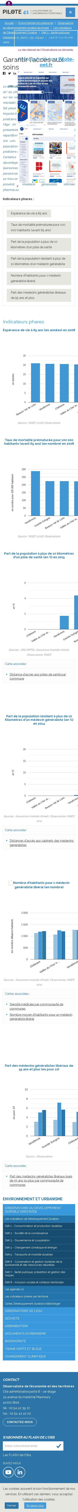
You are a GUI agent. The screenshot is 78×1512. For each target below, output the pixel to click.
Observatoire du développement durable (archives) (33, 1209)
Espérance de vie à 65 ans (29, 213)
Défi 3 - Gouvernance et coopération (27, 1240)
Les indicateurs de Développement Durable (31, 1218)
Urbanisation (16, 1326)
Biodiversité (15, 1341)
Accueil (9, 23)
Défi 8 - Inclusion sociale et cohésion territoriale (34, 1282)
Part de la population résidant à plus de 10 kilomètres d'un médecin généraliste (38, 261)
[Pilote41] (32, 12)
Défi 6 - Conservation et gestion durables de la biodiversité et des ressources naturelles (33, 1263)
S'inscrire (58, 1446)
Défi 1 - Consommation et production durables (33, 1226)
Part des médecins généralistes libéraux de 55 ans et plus (38, 295)
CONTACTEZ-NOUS (20, 1422)
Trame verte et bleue (23, 1349)
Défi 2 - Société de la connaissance (26, 1233)
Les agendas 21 (14, 1289)
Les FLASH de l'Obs (17, 1455)
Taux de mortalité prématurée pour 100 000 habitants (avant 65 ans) (38, 227)
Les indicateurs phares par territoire (26, 1296)
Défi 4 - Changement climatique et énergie (31, 1247)
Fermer (11, 1505)
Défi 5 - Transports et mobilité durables (29, 1254)
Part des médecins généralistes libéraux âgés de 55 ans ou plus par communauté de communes (41, 1181)
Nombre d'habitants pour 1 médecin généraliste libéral (36, 278)
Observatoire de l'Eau (23, 1311)
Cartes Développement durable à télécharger (32, 1303)
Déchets (12, 1318)
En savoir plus (35, 1505)
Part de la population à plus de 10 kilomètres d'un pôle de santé (34, 244)
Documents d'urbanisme (25, 1333)
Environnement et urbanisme (33, 1199)
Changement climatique (25, 1356)
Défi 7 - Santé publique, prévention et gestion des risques (35, 1274)
